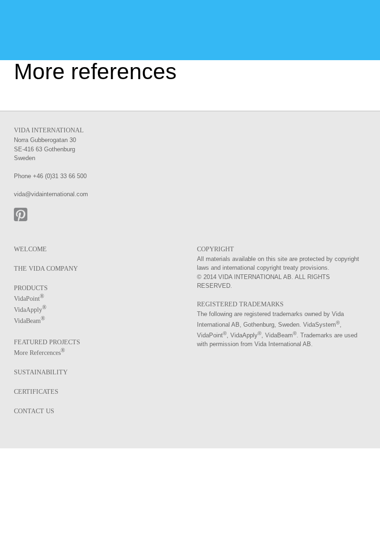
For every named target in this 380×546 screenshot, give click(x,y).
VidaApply (30, 309)
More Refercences (39, 352)
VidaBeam (29, 320)
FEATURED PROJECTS (47, 342)
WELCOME (30, 249)
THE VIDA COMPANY (46, 268)
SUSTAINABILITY (41, 372)
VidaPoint (29, 298)
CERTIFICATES (36, 391)
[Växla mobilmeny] (362, 26)
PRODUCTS (31, 288)
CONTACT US (34, 411)
